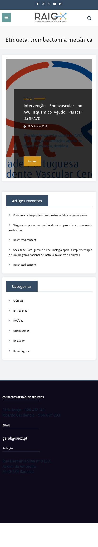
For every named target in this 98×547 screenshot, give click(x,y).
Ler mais (32, 161)
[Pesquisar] (89, 18)
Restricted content (24, 240)
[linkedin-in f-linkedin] (60, 3)
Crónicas (28, 99)
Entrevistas (20, 310)
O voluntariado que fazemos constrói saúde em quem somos (50, 215)
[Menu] (6, 17)
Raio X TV (19, 341)
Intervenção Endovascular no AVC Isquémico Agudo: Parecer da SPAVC (53, 112)
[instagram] (49, 3)
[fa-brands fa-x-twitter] (43, 3)
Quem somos (21, 331)
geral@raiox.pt (14, 438)
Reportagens (21, 351)
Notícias (18, 320)
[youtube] (55, 3)
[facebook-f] (37, 3)
